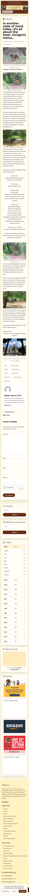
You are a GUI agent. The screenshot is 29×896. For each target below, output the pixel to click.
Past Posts (6, 851)
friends (6, 373)
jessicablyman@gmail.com (9, 878)
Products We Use (8, 853)
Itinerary (5, 828)
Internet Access (7, 826)
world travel (7, 381)
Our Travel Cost (7, 848)
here (18, 360)
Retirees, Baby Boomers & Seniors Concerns (15, 856)
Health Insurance (7, 821)
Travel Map (17, 667)
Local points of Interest (9, 831)
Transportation (7, 863)
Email (4, 468)
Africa (5, 365)
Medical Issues (7, 833)
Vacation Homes (7, 868)
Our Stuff (5, 836)
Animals (6, 369)
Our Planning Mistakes (9, 838)
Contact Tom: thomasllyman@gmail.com (14, 3)
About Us (5, 809)
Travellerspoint (14, 669)
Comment (6, 434)
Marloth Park (14, 373)
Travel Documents (8, 866)
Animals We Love (16, 369)
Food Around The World (9, 816)
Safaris (5, 858)
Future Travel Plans (8, 818)
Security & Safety (7, 861)
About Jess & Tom (12, 396)
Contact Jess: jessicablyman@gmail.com (14, 2)
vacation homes (17, 377)
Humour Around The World (10, 823)
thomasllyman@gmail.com (9, 881)
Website (5, 477)
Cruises (5, 813)
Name (5, 458)
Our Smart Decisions (8, 846)
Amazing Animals (15, 365)
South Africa (7, 377)
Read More (7, 405)
